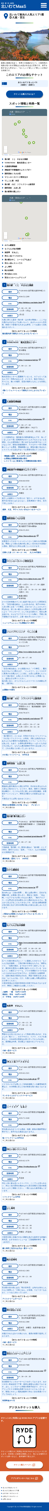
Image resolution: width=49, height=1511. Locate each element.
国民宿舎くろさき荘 (13, 174)
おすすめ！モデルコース (10, 1493)
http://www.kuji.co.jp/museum (30, 419)
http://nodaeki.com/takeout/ (29, 719)
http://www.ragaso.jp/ (27, 887)
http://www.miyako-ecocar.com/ (31, 1371)
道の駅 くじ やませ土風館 (16, 159)
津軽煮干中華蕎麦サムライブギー (18, 170)
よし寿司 (8, 267)
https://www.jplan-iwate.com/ (30, 579)
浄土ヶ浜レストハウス (13, 263)
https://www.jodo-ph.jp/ (28, 1079)
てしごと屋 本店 (12, 181)
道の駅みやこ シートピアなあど (18, 260)
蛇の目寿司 (9, 270)
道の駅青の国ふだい (13, 191)
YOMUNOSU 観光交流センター (18, 163)
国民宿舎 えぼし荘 (13, 188)
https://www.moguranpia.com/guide (32, 943)
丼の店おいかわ (11, 274)
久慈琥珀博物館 (11, 166)
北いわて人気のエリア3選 (11, 1490)
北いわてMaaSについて (10, 1488)
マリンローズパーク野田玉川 (16, 177)
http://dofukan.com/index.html (30, 302)
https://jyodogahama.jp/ (28, 1166)
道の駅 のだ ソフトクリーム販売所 (20, 184)
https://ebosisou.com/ (27, 781)
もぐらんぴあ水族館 (13, 249)
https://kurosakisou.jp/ (27, 536)
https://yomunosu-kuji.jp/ (28, 360)
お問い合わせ (7, 1499)
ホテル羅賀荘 (10, 245)
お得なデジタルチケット (10, 1496)
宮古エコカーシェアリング (15, 278)
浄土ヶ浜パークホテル (13, 256)
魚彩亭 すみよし (12, 252)
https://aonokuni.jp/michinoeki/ (31, 836)
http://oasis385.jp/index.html (30, 1124)
